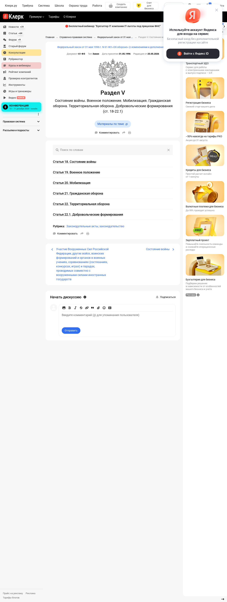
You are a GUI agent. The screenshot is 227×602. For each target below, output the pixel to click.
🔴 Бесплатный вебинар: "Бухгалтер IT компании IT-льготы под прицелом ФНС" (113, 26)
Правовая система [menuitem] (14, 121)
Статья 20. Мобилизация (71, 183)
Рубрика (58, 226)
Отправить (71, 330)
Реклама (30, 593)
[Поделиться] (123, 132)
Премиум (35, 16)
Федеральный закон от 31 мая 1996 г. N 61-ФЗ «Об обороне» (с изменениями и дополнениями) (112, 47)
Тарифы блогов (11, 597)
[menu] (23, 68)
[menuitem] (21, 27)
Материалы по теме (110, 124)
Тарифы (53, 16)
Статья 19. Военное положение (76, 172)
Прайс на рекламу (13, 593)
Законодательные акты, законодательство (95, 226)
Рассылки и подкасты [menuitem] (16, 130)
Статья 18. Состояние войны (74, 162)
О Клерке (70, 16)
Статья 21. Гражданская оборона (78, 193)
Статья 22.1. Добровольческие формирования (88, 214)
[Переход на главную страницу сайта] (13, 17)
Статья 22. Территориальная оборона (81, 204)
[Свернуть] (222, 599)
